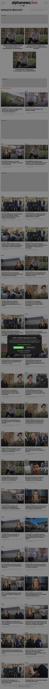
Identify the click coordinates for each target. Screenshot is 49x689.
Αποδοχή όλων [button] (18, 347)
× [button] (40, 336)
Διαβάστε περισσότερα (35, 342)
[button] (24, 344)
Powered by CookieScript (24, 352)
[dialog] (24, 344)
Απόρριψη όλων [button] (30, 347)
